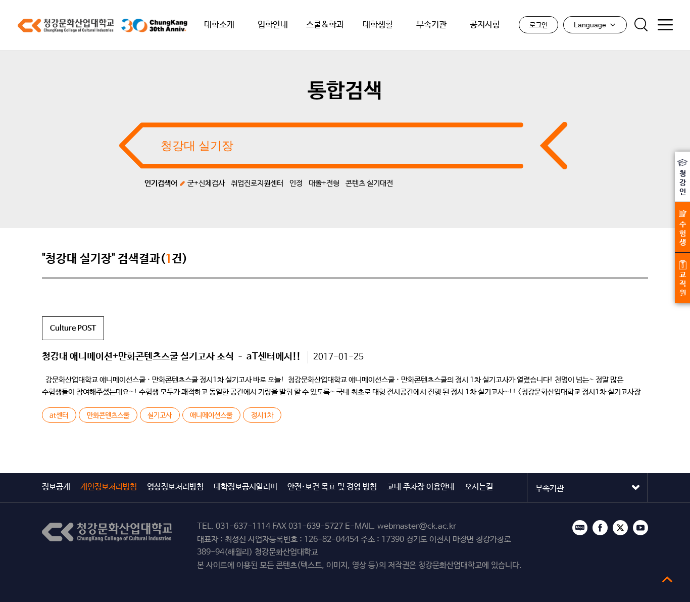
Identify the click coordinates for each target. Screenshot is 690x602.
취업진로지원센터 (257, 183)
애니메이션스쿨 (211, 415)
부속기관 (431, 25)
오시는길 (479, 487)
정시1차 (262, 415)
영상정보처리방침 (175, 487)
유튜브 (640, 527)
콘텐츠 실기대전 (369, 183)
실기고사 (159, 415)
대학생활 (378, 25)
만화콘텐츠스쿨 (108, 415)
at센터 (59, 415)
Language (590, 25)
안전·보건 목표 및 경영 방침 (332, 487)
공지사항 (485, 25)
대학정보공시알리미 (245, 487)
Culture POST (73, 328)
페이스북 (600, 527)
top (667, 579)
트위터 (620, 527)
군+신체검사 (206, 183)
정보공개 (56, 487)
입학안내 (273, 25)
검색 (641, 24)
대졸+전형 (324, 183)
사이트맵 (665, 24)
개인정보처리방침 (108, 487)
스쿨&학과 (325, 25)
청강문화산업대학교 (65, 25)
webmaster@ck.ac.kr (416, 526)
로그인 (538, 25)
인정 (296, 183)
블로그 (579, 527)
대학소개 (219, 25)
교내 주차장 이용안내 (421, 487)
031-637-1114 (243, 526)
